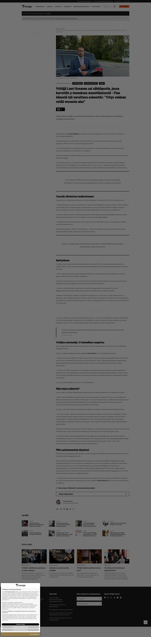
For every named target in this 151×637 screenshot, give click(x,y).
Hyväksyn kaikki (20, 624)
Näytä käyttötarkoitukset (20, 630)
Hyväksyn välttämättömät (20, 627)
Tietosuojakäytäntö (34, 634)
